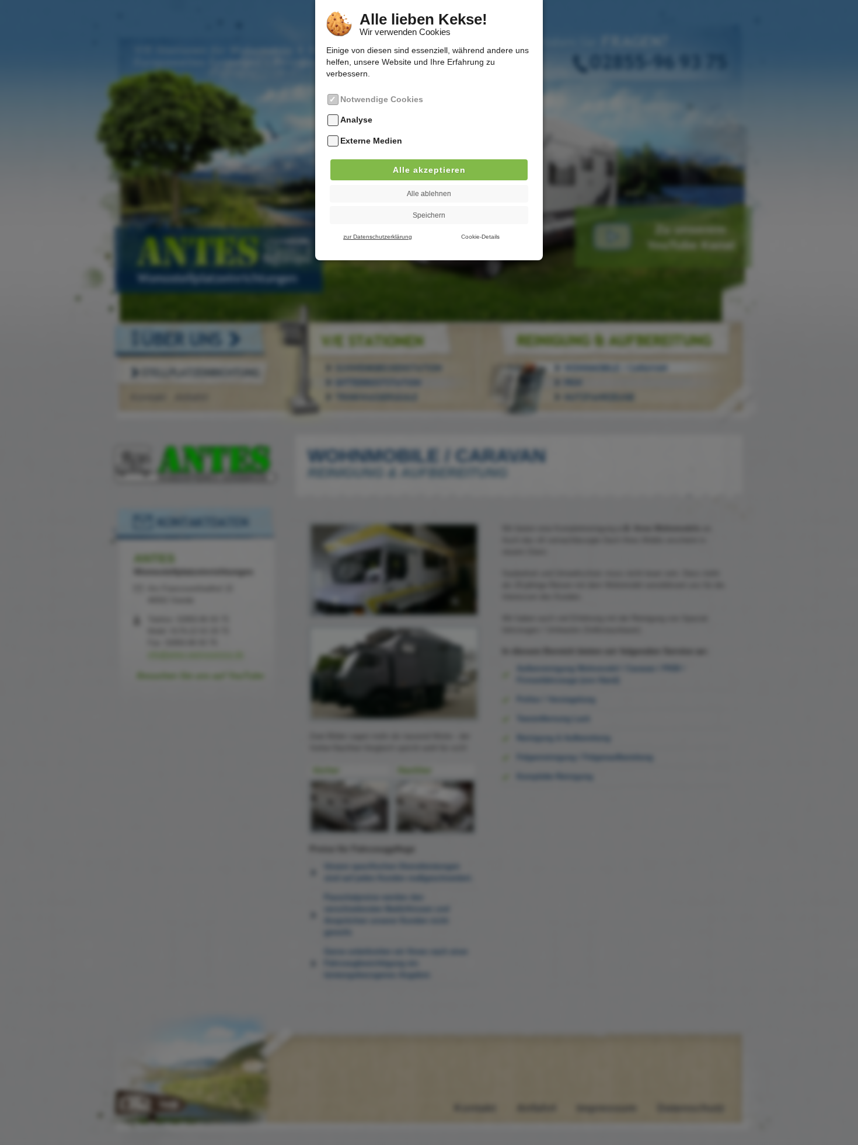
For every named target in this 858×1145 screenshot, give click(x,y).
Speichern (429, 215)
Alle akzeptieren (429, 169)
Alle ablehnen (429, 194)
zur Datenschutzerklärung (377, 236)
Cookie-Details (480, 236)
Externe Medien (371, 140)
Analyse (356, 120)
